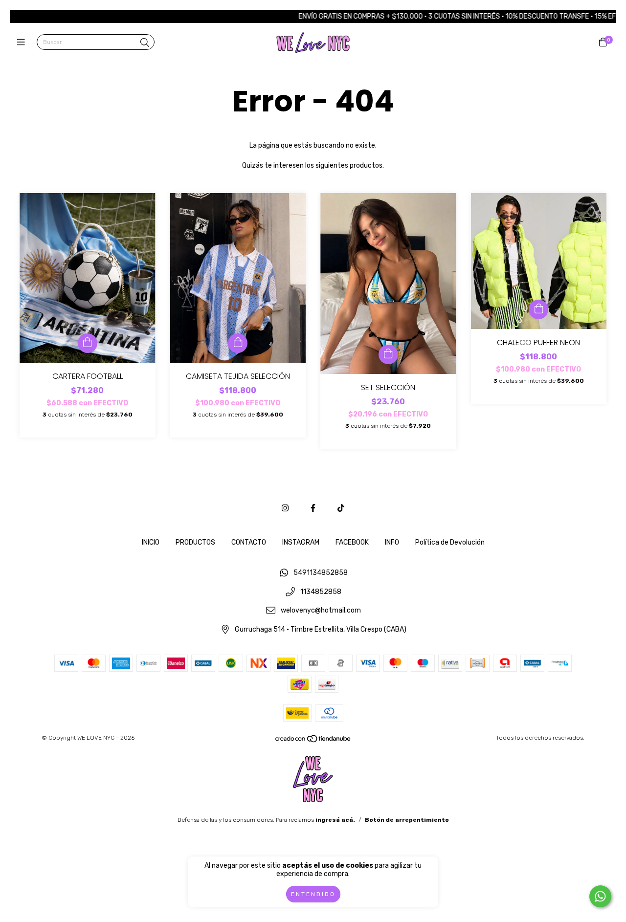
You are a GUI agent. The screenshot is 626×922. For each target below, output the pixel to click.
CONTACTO (248, 542)
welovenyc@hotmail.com (321, 611)
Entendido (313, 894)
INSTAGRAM (300, 542)
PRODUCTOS (195, 542)
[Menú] (23, 42)
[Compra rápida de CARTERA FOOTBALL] (87, 343)
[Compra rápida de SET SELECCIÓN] (388, 354)
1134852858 (320, 592)
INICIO (150, 542)
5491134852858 (320, 573)
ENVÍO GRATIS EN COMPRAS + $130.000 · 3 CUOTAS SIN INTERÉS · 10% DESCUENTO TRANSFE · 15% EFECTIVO (440, 16)
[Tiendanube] (313, 740)
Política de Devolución (450, 542)
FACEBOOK (352, 542)
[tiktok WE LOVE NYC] (341, 508)
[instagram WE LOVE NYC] (285, 508)
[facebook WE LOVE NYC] (313, 508)
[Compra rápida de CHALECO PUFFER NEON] (538, 309)
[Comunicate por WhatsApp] (600, 896)
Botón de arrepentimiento (407, 819)
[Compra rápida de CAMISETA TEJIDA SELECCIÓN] (237, 343)
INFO (392, 542)
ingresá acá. (335, 819)
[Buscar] (144, 43)
